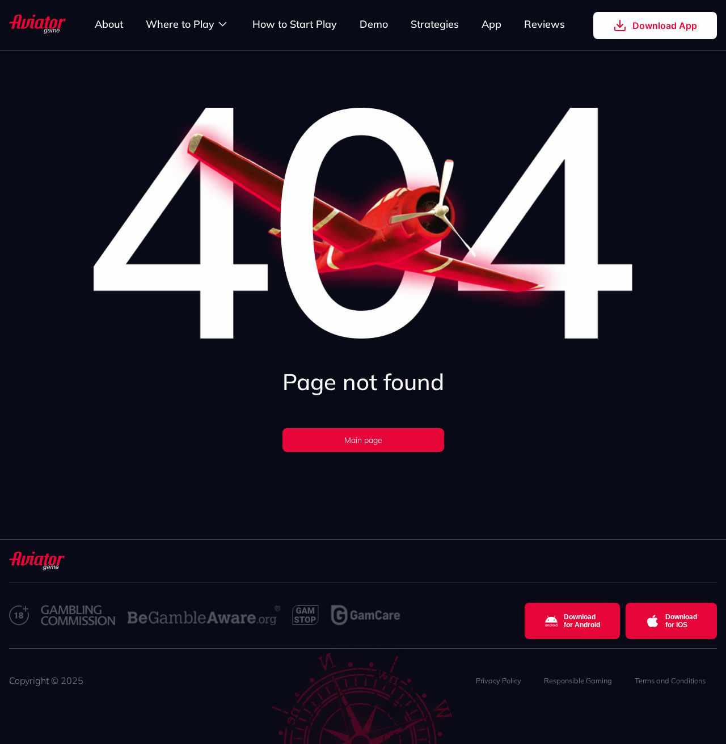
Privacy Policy (498, 680)
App (491, 24)
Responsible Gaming (578, 680)
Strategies (435, 24)
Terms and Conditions (670, 680)
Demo (374, 24)
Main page (363, 440)
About (109, 24)
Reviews (544, 24)
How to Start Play (294, 24)
